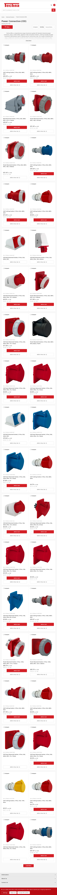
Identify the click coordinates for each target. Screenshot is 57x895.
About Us (4, 878)
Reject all (13, 892)
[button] (7, 27)
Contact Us (5, 882)
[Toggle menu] (2, 5)
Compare (35, 27)
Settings (5, 892)
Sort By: (42, 27)
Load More (28, 865)
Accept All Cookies (23, 892)
